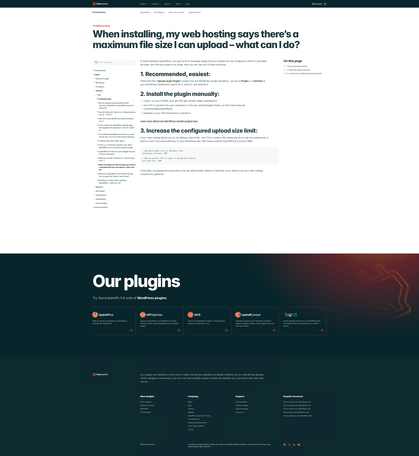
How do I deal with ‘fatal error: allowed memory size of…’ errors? (117, 113)
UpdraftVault (101, 199)
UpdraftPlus (145, 12)
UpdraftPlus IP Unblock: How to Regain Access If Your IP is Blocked (117, 153)
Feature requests (242, 409)
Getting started (100, 70)
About (190, 402)
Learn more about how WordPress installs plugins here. (169, 121)
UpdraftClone (101, 195)
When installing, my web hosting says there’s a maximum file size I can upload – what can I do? (117, 167)
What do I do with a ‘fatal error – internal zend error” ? (117, 159)
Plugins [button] (143, 4)
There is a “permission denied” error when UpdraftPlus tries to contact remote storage (116, 146)
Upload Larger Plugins (169, 81)
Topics (97, 75)
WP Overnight (145, 412)
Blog (187, 4)
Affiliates (191, 412)
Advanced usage (102, 79)
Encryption (100, 87)
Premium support (242, 405)
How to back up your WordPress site (297, 402)
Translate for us (194, 419)
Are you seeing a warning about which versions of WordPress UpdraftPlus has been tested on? (116, 105)
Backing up (100, 83)
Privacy (191, 429)
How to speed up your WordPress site (297, 416)
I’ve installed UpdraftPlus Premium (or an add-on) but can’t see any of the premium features (117, 135)
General (99, 91)
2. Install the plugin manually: (298, 70)
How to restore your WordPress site (296, 409)
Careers (191, 409)
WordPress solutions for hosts (199, 416)
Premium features (101, 207)
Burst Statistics (146, 402)
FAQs (99, 95)
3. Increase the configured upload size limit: (304, 73)
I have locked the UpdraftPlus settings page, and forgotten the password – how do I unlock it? (116, 127)
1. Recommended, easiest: (297, 66)
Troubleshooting (104, 99)
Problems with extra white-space (111, 141)
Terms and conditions (196, 426)
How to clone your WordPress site (296, 412)
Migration (99, 187)
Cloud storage (101, 203)
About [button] (178, 4)
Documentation (241, 402)
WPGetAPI (144, 409)
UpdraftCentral (195, 12)
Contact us (240, 412)
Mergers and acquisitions (197, 423)
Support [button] (167, 4)
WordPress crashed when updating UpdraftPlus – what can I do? (112, 181)
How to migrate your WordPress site (297, 405)
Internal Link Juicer (147, 405)
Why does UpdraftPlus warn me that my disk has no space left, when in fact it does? (116, 175)
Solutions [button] (155, 4)
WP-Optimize (159, 12)
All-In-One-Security (176, 12)
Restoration (100, 191)
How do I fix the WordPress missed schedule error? (116, 120)
